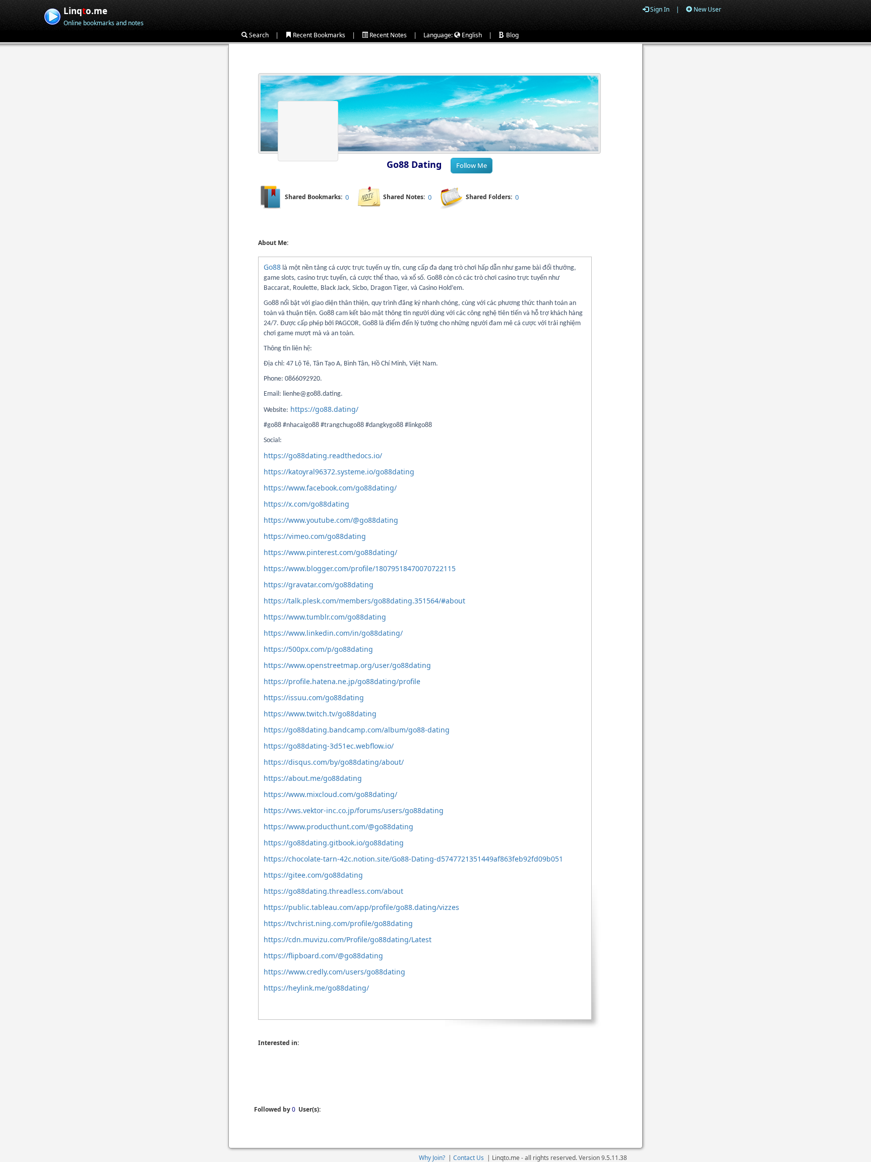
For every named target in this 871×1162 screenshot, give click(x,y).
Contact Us (468, 1157)
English (471, 35)
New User (706, 9)
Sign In (659, 9)
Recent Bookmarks (318, 35)
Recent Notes (387, 35)
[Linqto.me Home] (52, 15)
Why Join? (432, 1157)
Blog (512, 35)
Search (258, 35)
